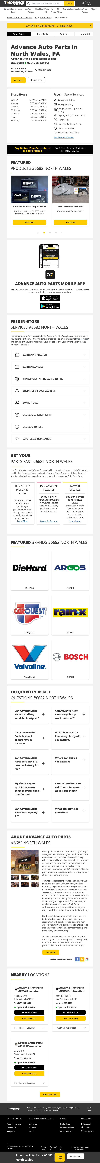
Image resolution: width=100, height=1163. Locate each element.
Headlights (39, 9)
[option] (29, 201)
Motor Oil (85, 34)
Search (69, 3)
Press (31, 1131)
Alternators (23, 9)
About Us (33, 1124)
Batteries (7, 9)
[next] (61, 232)
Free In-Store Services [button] (24, 1027)
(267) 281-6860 (24, 1003)
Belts (80, 9)
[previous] (38, 232)
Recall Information (14, 1124)
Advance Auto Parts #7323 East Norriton (71, 989)
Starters (66, 9)
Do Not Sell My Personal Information (80, 1148)
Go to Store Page (29, 1018)
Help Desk (11, 1131)
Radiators (74, 9)
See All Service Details (64, 137)
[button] (50, 355)
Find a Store (65, 1124)
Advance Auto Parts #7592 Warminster (30, 1044)
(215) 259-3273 (24, 1058)
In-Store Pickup (66, 1131)
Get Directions (31, 1012)
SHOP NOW (29, 222)
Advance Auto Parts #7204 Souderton (30, 989)
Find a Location (50, 1094)
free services (82, 339)
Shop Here (18, 80)
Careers (32, 1128)
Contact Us (11, 1128)
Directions (37, 80)
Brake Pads (42, 34)
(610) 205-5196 (65, 1003)
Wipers (93, 9)
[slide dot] (44, 232)
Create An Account (48, 521)
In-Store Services (67, 1128)
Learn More (22, 521)
